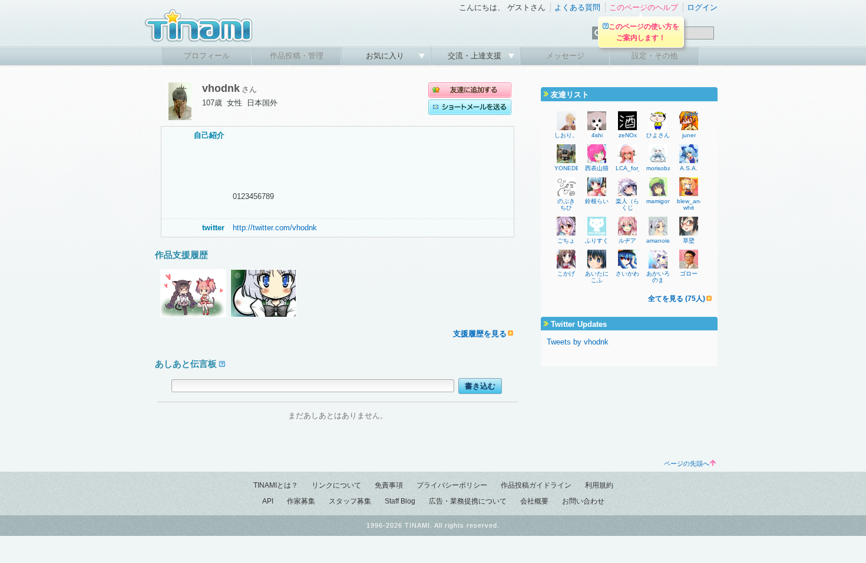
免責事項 (389, 485)
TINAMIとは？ (275, 485)
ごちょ (566, 240)
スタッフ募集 (350, 501)
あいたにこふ (597, 276)
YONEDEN (569, 168)
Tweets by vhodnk (578, 341)
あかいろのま (658, 276)
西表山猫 (597, 168)
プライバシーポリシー (452, 485)
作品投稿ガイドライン (536, 485)
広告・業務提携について (468, 501)
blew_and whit (690, 204)
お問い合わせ (583, 501)
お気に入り (386, 55)
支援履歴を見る (480, 333)
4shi (597, 135)
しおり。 (566, 135)
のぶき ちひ (569, 204)
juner (689, 135)
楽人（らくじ (627, 204)
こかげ (566, 273)
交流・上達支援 (476, 55)
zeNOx (628, 135)
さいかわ (627, 273)
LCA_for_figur (634, 168)
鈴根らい (597, 201)
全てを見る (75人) (676, 298)
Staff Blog (400, 501)
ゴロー (689, 273)
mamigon (658, 201)
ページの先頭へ (686, 463)
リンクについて (336, 485)
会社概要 (534, 501)
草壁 (689, 240)
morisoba (658, 168)
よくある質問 (577, 7)
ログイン (702, 7)
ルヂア (627, 240)
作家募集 (301, 501)
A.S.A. (689, 168)
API (267, 501)
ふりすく (597, 240)
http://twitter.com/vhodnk (275, 227)
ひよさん (658, 135)
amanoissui (661, 240)
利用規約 (599, 485)
